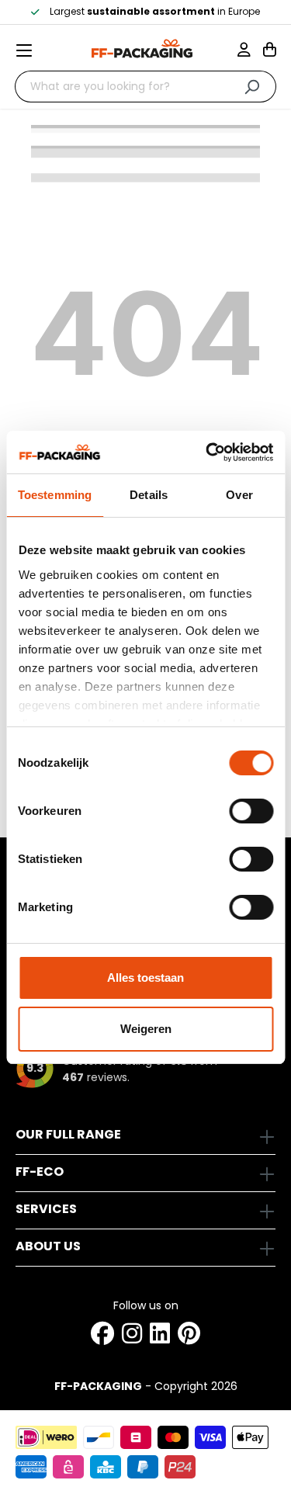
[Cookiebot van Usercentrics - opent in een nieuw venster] (207, 452)
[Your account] (250, 51)
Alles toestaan (145, 977)
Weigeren (145, 1028)
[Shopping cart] (269, 51)
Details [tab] (149, 494)
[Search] (251, 86)
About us (48, 1246)
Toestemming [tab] (55, 494)
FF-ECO (40, 1171)
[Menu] (30, 50)
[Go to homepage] (142, 48)
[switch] (251, 811)
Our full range (68, 1134)
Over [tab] (239, 494)
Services (46, 1209)
